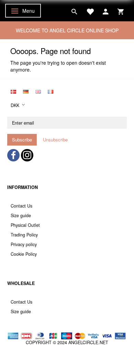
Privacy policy (24, 244)
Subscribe (22, 139)
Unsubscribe (55, 139)
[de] (26, 91)
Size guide (21, 215)
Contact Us (21, 206)
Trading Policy (24, 235)
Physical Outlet (25, 225)
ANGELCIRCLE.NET (88, 342)
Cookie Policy (24, 254)
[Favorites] (90, 10)
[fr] (50, 91)
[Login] (106, 10)
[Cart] (120, 10)
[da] (13, 91)
